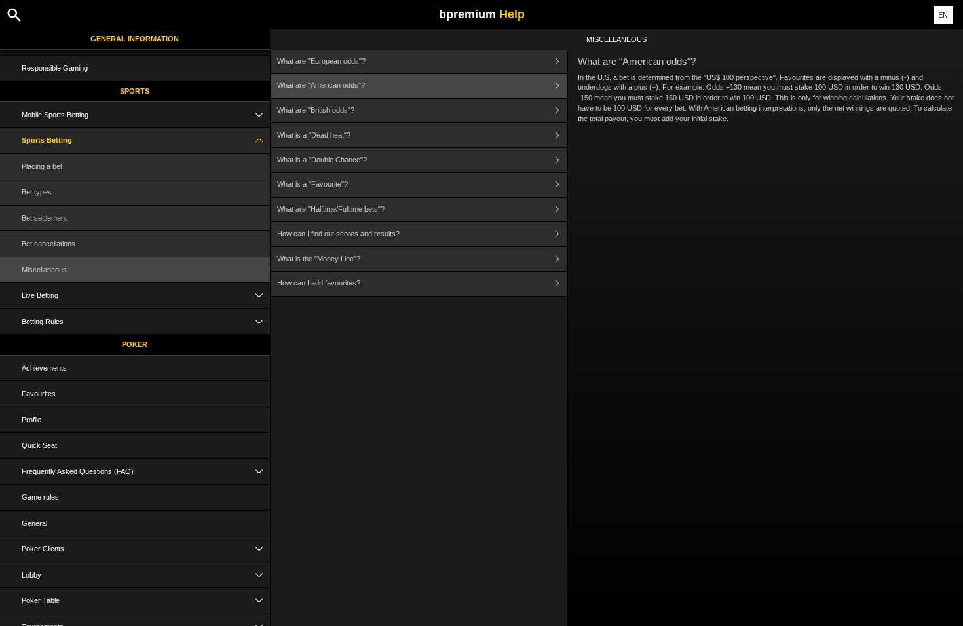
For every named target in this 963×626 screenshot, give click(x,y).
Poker (134, 344)
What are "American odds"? (321, 85)
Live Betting (40, 295)
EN (943, 15)
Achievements (44, 368)
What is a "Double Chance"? (322, 160)
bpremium (482, 14)
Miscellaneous (44, 270)
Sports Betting (47, 140)
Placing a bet (42, 166)
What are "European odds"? (321, 61)
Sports (134, 91)
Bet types (37, 192)
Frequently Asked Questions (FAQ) (78, 471)
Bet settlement (44, 218)
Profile (31, 420)
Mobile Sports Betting (55, 115)
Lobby (31, 575)
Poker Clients (43, 549)
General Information (134, 39)
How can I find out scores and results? (338, 234)
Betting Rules (43, 321)
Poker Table (41, 600)
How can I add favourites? (318, 283)
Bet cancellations (48, 244)
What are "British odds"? (315, 110)
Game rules (40, 497)
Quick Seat (39, 445)
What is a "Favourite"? (312, 184)
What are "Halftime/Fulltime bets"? (331, 209)
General (34, 523)
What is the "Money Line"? (318, 259)
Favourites (39, 393)
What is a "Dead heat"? (313, 135)
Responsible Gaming (55, 68)
